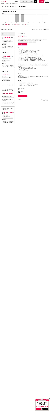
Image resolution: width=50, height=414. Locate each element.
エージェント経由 (37, 29)
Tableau (10, 96)
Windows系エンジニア (7, 116)
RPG (9, 40)
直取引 (42, 29)
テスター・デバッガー (6, 60)
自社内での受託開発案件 (7, 80)
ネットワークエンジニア (38, 40)
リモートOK (10, 99)
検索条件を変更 (9, 29)
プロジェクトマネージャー (23, 33)
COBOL (5, 40)
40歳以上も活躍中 (6, 99)
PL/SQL (5, 96)
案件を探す (16, 1)
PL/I (7, 40)
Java (7, 96)
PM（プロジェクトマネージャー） (8, 41)
